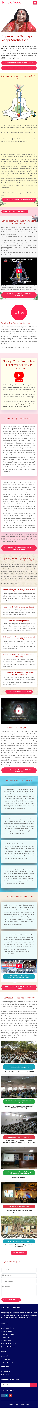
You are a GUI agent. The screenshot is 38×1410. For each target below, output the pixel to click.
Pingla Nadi (6, 1359)
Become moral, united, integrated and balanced (19, 1246)
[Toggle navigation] (35, 2)
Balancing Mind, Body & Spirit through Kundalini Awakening (19, 1107)
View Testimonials (19, 1253)
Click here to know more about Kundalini (19, 200)
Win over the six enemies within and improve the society (19, 1211)
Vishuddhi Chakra (8, 1334)
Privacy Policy (24, 1404)
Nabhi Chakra (7, 1341)
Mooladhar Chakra (9, 1347)
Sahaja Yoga (11, 2)
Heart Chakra (7, 1337)
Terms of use (13, 1404)
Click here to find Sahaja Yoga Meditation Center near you (19, 548)
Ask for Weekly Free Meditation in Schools (19, 1071)
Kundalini (6, 1375)
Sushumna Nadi (8, 1362)
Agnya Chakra (7, 1331)
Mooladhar (6, 1372)
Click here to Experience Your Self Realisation (19, 295)
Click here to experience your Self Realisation (19, 63)
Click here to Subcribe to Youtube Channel (20, 987)
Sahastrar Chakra (8, 1328)
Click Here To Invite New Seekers (14, 211)
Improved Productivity (19, 1177)
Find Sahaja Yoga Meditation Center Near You (19, 68)
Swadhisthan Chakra (9, 1344)
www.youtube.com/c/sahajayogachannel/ (16, 404)
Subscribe (19, 381)
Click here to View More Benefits (19, 692)
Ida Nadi (5, 1356)
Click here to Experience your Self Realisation (19, 770)
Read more (6, 472)
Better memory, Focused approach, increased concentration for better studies (19, 1142)
